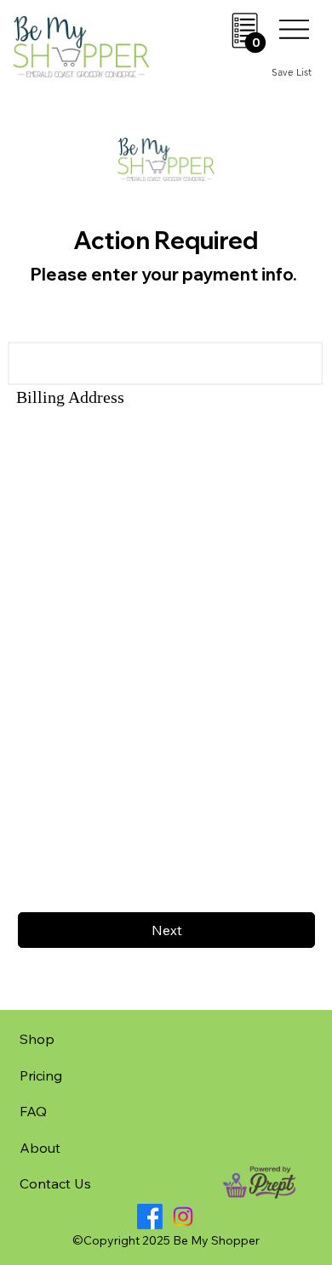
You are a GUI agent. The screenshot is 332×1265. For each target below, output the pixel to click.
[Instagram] (183, 1216)
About (40, 1147)
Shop (37, 1038)
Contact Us (55, 1183)
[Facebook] (150, 1216)
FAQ (33, 1111)
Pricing (41, 1075)
